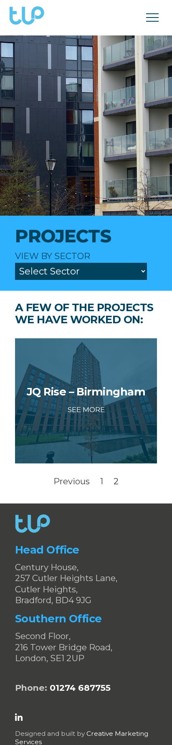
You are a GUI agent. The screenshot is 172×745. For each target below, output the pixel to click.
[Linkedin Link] (19, 717)
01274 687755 (80, 687)
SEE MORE (86, 409)
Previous (71, 481)
